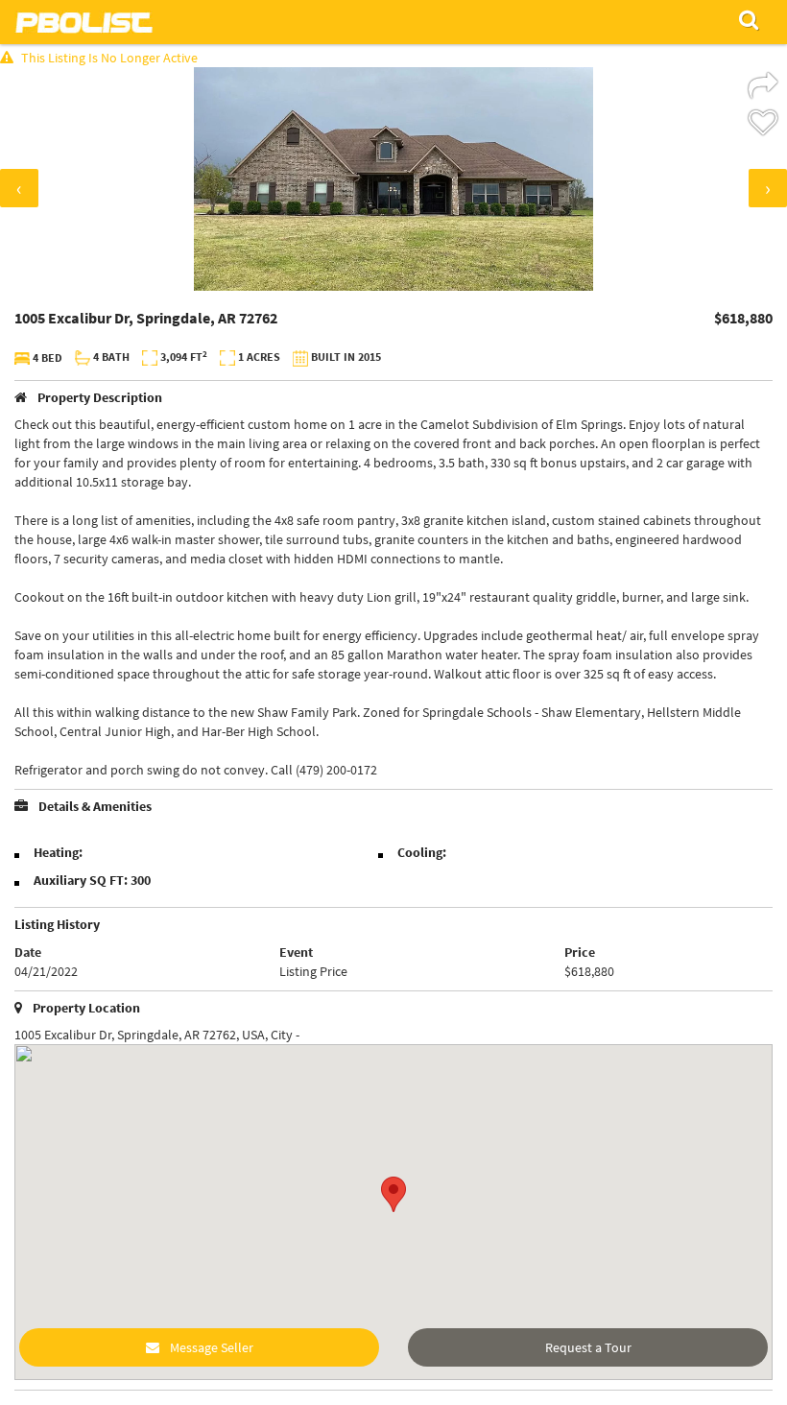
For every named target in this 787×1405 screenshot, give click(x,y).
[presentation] (19, 188)
